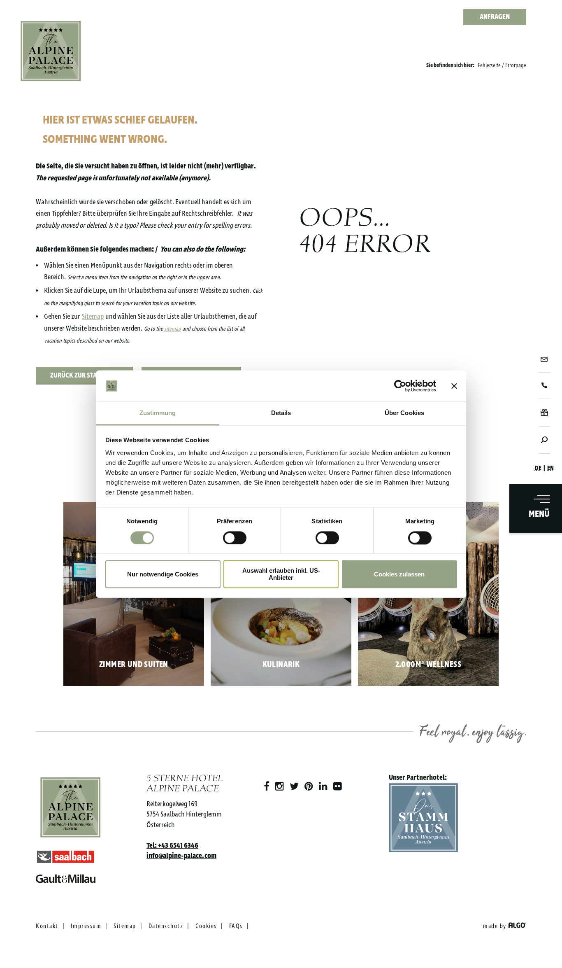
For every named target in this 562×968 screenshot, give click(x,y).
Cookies (206, 926)
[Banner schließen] (454, 386)
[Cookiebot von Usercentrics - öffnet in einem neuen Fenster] (400, 386)
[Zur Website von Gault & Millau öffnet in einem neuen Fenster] (70, 876)
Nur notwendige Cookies (162, 574)
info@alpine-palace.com (181, 856)
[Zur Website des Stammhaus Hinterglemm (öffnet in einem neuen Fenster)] (423, 819)
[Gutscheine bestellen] (544, 412)
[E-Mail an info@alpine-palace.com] (544, 359)
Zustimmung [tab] (157, 413)
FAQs (236, 926)
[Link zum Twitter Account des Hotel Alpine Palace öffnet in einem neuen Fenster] (294, 786)
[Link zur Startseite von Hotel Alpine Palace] (51, 51)
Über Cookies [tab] (404, 413)
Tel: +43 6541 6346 (172, 846)
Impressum (86, 926)
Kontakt (47, 926)
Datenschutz (166, 926)
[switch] (234, 537)
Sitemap (93, 317)
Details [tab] (281, 413)
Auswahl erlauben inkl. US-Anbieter (281, 574)
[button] (84, 376)
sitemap (172, 329)
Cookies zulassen (399, 574)
